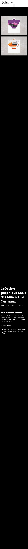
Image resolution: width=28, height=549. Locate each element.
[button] (14, 5)
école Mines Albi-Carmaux (7, 315)
